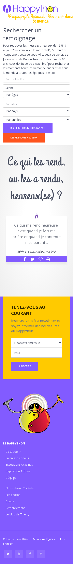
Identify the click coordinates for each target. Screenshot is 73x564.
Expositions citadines (19, 464)
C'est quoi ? (12, 452)
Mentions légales (44, 539)
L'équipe (10, 478)
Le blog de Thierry (17, 514)
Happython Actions (17, 471)
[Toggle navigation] (64, 9)
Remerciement (15, 508)
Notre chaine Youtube (19, 488)
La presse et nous (17, 458)
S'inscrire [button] (24, 366)
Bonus (9, 501)
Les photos (12, 495)
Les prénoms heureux (23, 137)
